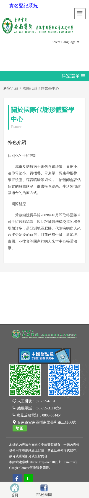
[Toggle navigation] (80, 13)
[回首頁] (14, 487)
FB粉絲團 (44, 495)
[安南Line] (25, 381)
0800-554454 (52, 415)
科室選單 (71, 75)
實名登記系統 (23, 5)
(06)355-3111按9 (48, 408)
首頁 (14, 495)
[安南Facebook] (64, 381)
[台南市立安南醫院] (44, 334)
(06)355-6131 (45, 401)
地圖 (20, 428)
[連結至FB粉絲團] (44, 487)
